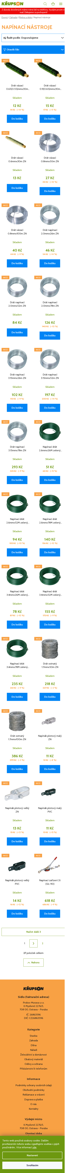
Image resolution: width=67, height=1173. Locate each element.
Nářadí (33, 1049)
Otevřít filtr (13, 49)
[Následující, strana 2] (33, 943)
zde (34, 1147)
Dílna (33, 1045)
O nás (33, 1104)
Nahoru (35, 962)
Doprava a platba (33, 1099)
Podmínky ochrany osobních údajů (33, 1085)
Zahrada (33, 1040)
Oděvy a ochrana (34, 1063)
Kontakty (33, 1108)
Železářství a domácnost (33, 1054)
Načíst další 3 (33, 931)
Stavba (33, 1035)
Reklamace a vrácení (34, 1094)
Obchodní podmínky (33, 1089)
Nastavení (32, 1155)
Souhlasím (32, 1165)
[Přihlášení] (38, 4)
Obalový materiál (33, 1059)
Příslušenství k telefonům (33, 1068)
